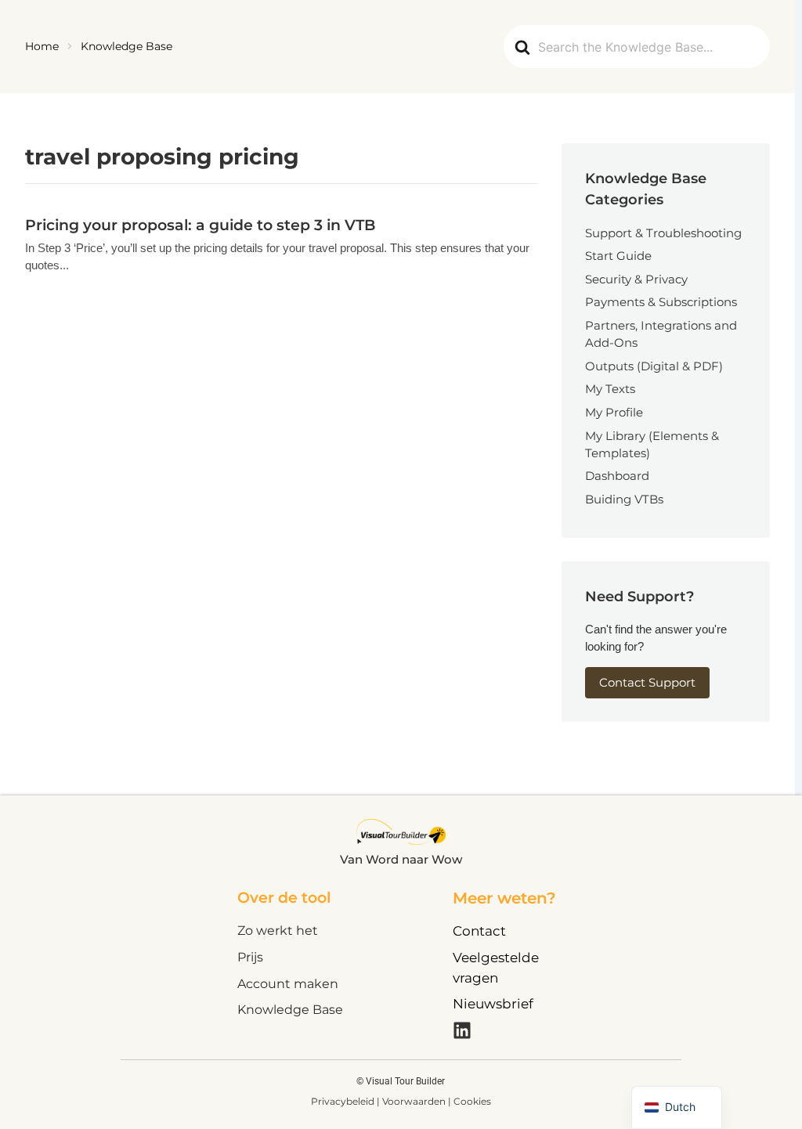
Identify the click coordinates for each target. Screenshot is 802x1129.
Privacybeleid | (346, 1101)
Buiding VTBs (624, 499)
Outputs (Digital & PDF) (654, 366)
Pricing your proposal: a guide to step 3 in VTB (200, 224)
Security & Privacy (636, 279)
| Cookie (467, 1101)
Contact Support (647, 682)
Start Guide (618, 255)
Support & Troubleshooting (663, 232)
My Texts (610, 388)
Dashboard (617, 475)
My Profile (614, 412)
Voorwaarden (415, 1101)
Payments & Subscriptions (661, 301)
